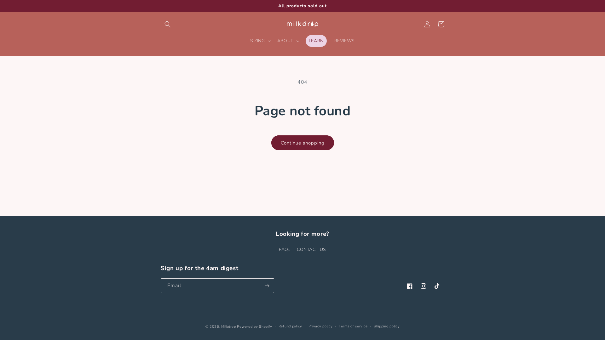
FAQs (285, 249)
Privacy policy (320, 326)
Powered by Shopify (254, 326)
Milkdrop (228, 326)
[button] (168, 24)
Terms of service (353, 326)
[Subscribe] (267, 285)
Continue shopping (303, 143)
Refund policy (290, 326)
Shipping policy (387, 326)
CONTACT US (311, 249)
